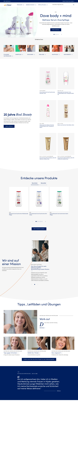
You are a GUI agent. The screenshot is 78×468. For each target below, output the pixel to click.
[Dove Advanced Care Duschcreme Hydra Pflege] (59, 199)
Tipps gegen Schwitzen (10, 353)
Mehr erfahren (9, 126)
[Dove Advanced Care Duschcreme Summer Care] (48, 78)
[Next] (37, 284)
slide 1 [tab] (36, 221)
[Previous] (31, 284)
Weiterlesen (42, 327)
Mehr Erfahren (55, 29)
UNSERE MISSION (30, 4)
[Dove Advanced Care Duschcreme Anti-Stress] (39, 199)
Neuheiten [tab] (35, 183)
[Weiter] (61, 34)
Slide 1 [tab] (55, 34)
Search (73, 4)
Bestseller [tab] (43, 183)
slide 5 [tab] (41, 221)
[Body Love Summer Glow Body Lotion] (66, 111)
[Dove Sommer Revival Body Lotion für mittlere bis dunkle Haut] (66, 144)
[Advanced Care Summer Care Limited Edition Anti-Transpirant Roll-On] (66, 78)
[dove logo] (7, 4)
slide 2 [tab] (37, 221)
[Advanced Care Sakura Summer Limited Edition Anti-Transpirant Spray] (48, 111)
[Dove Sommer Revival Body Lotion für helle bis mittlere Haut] (48, 144)
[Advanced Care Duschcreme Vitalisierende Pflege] (18, 199)
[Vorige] (51, 34)
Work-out (45, 319)
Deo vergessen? (56, 353)
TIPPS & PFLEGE (42, 4)
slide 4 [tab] (40, 221)
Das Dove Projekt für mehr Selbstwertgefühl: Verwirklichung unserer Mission (40, 268)
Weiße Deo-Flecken (33, 353)
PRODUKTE (19, 4)
